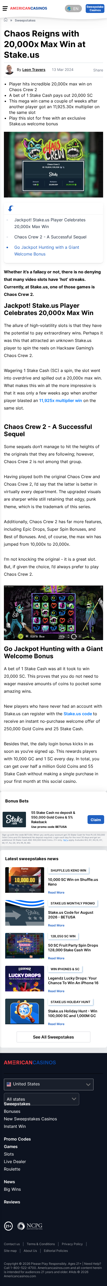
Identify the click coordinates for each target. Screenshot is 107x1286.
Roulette (12, 1169)
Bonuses (12, 1111)
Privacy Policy (72, 1244)
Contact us (12, 1244)
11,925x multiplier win (60, 400)
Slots (9, 1154)
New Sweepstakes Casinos (30, 1118)
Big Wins (12, 1189)
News (9, 1181)
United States (26, 1083)
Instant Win (15, 1126)
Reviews (12, 1201)
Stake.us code (78, 713)
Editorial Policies (56, 1251)
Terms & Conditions (41, 1244)
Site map (10, 1251)
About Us (30, 1251)
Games (11, 1146)
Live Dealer (15, 1161)
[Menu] (5, 8)
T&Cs (65, 840)
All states (16, 1099)
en (75, 8)
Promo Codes (17, 1139)
